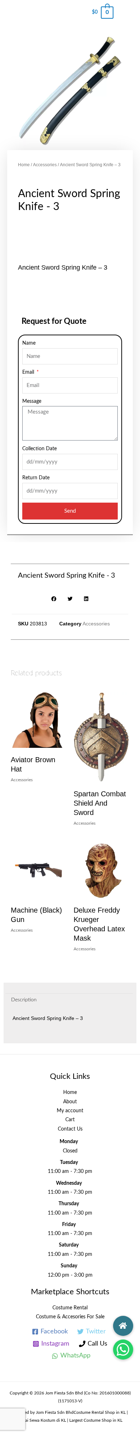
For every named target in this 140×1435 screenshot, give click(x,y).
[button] (123, 1350)
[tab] (69, 1000)
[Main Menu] (127, 12)
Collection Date (39, 448)
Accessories (45, 164)
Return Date (36, 477)
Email (29, 372)
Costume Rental (70, 1307)
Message (31, 401)
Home (24, 164)
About (70, 1101)
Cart (70, 1119)
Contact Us (70, 1129)
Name (29, 343)
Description (24, 999)
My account (70, 1110)
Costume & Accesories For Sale (70, 1316)
